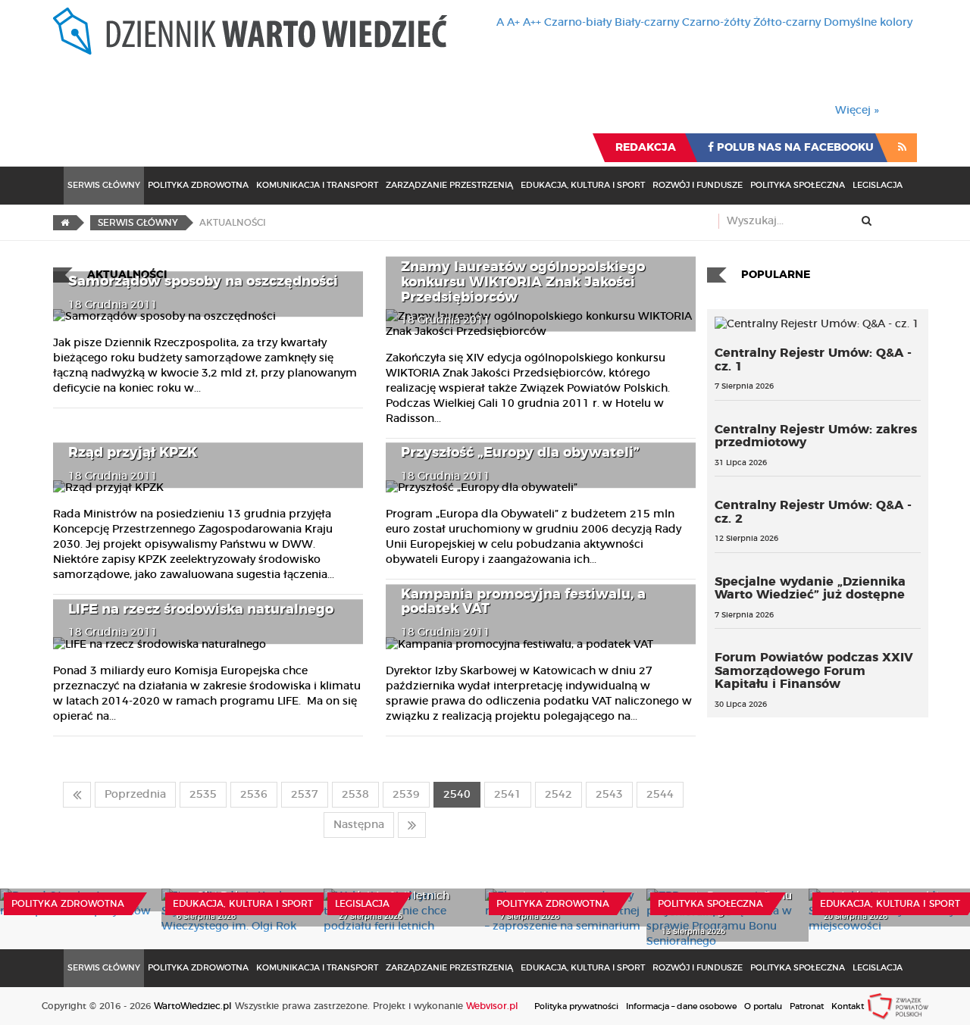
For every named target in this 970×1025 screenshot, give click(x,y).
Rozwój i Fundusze (697, 185)
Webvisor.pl (492, 1006)
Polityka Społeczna (797, 185)
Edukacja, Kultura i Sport (583, 185)
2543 (609, 794)
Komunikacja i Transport (317, 185)
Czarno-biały (578, 22)
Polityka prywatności (576, 1006)
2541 (507, 794)
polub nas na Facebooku (794, 147)
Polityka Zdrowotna (198, 185)
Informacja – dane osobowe (681, 1006)
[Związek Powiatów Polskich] (898, 1006)
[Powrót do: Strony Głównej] (65, 222)
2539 (406, 794)
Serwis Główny (103, 185)
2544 (660, 794)
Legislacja (878, 185)
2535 (203, 794)
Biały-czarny (647, 22)
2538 (355, 794)
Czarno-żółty (716, 22)
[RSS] (902, 147)
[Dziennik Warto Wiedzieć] (250, 31)
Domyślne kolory (868, 22)
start (77, 795)
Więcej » (857, 110)
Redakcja (645, 147)
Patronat (807, 1006)
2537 (304, 794)
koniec (412, 825)
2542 (558, 794)
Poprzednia (135, 794)
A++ (532, 22)
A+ (513, 22)
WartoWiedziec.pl (193, 1006)
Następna (358, 825)
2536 (254, 794)
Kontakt (847, 1006)
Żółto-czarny (787, 22)
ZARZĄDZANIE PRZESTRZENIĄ (449, 185)
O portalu (763, 1006)
